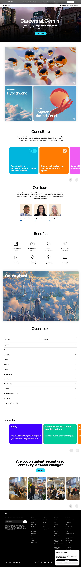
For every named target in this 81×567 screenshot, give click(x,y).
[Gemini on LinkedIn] (41, 562)
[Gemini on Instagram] (38, 562)
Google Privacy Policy (22, 528)
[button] (41, 33)
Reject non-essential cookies (67, 562)
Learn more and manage (61, 557)
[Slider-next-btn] (76, 180)
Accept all (67, 560)
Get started (70, 1)
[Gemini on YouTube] (45, 562)
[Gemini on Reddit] (48, 562)
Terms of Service (10, 529)
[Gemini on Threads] (51, 562)
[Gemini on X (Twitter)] (35, 562)
